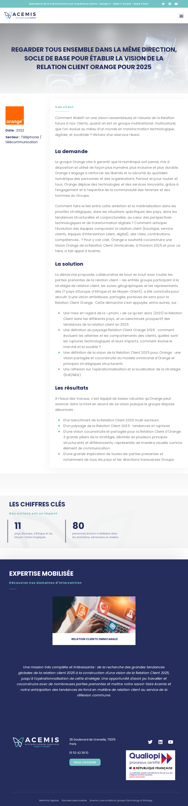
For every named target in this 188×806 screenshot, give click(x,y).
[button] (181, 16)
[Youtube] (176, 4)
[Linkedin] (169, 4)
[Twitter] (163, 4)
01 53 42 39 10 (78, 753)
